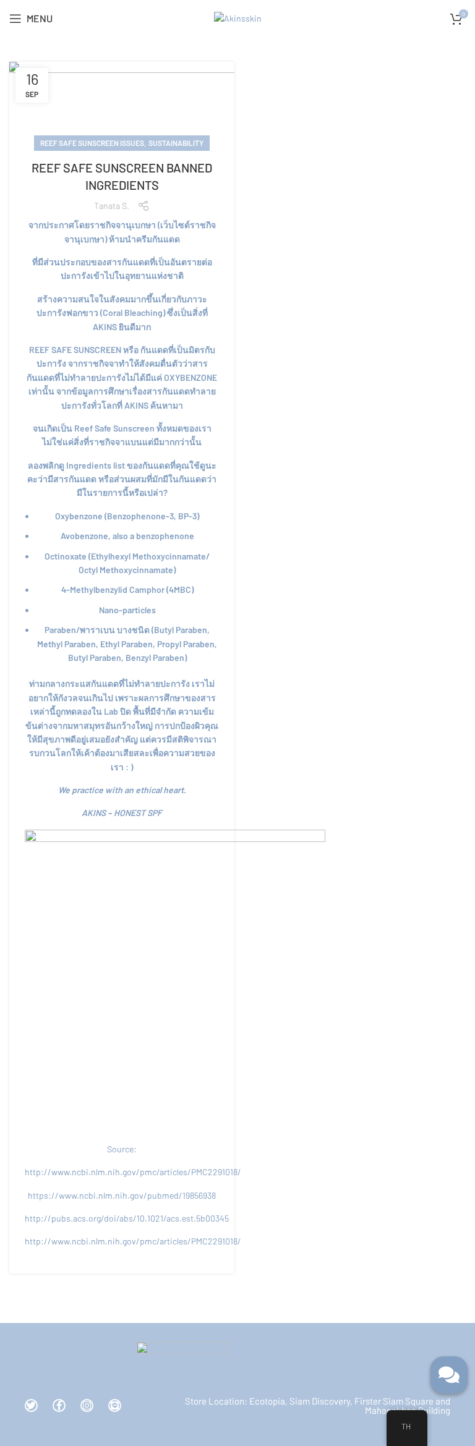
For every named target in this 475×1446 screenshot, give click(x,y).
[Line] (114, 1405)
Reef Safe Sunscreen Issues (92, 142)
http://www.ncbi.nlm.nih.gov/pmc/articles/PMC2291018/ (133, 1172)
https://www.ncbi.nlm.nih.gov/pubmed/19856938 (122, 1195)
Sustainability (175, 142)
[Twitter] (31, 1405)
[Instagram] (86, 1405)
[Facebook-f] (59, 1405)
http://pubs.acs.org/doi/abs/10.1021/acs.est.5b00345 (127, 1218)
